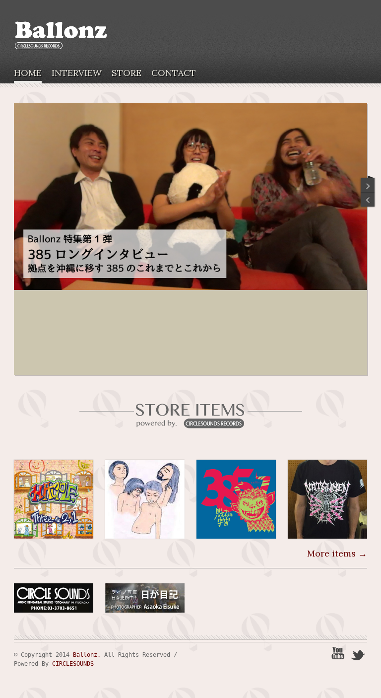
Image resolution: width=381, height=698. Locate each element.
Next (368, 201)
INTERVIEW (77, 73)
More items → (337, 553)
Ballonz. (87, 654)
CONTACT (173, 73)
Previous (368, 183)
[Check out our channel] (338, 654)
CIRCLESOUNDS (73, 663)
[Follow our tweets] (358, 654)
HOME (28, 73)
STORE (126, 73)
